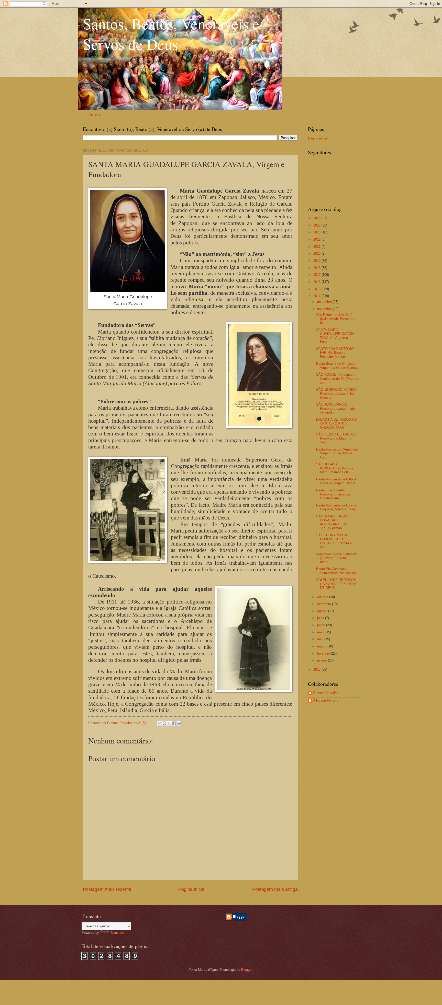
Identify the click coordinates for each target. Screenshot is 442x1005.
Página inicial (191, 889)
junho (321, 625)
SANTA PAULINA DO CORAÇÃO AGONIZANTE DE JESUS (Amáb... (332, 522)
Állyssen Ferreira (325, 700)
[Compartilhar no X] (169, 723)
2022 (317, 239)
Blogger (246, 970)
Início (95, 114)
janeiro (322, 660)
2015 (317, 289)
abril (320, 639)
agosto (322, 611)
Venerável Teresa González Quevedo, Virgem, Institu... (336, 558)
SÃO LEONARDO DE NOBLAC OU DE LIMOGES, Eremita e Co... (334, 541)
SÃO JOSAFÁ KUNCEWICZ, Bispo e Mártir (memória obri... (334, 468)
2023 (317, 232)
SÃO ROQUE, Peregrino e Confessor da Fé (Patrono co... (337, 378)
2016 (317, 282)
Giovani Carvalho (325, 693)
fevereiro (324, 653)
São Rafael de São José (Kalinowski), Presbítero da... (335, 319)
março (322, 646)
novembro (325, 309)
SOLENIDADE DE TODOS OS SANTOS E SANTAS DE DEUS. (336, 584)
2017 (317, 275)
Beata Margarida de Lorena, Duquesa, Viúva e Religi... (337, 507)
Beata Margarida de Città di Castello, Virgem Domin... (337, 481)
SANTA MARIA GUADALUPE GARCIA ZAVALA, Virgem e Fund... (335, 336)
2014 (317, 296)
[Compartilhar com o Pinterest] (179, 723)
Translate (117, 933)
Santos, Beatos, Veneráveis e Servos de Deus (171, 33)
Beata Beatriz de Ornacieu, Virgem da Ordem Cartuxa (337, 365)
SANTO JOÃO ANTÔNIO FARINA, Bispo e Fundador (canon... (335, 353)
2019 (317, 261)
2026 (317, 218)
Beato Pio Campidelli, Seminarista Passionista (336, 571)
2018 (317, 268)
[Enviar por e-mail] (159, 723)
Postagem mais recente (107, 889)
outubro (323, 597)
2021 (317, 247)
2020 (317, 253)
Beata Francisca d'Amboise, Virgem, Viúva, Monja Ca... (337, 453)
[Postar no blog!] (164, 723)
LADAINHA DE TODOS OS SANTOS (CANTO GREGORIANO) (336, 423)
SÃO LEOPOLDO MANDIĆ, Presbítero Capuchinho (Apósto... (337, 393)
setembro (324, 604)
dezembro (325, 302)
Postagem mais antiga (275, 889)
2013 (317, 669)
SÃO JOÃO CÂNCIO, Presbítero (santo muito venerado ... (335, 408)
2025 (317, 225)
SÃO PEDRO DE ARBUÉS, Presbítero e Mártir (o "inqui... (336, 438)
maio (321, 632)
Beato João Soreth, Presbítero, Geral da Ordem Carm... (333, 494)
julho (321, 618)
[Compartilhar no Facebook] (174, 723)
